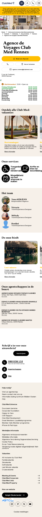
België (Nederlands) (13, 495)
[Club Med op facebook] (17, 504)
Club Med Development (11, 418)
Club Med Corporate (10, 478)
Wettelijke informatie (10, 437)
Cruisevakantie (7, 470)
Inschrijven (21, 353)
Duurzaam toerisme (9, 408)
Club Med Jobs (8, 480)
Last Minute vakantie (10, 467)
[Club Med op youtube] (30, 504)
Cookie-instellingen (21, 512)
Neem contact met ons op (12, 394)
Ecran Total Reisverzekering (13, 444)
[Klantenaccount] (27, 3)
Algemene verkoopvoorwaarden (14, 435)
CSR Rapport (7, 416)
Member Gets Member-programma (15, 423)
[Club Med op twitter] (24, 504)
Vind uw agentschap (10, 392)
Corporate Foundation (10, 411)
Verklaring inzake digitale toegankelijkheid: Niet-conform (20, 447)
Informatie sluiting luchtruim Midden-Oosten (19, 397)
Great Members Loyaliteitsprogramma (16, 420)
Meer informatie (9, 151)
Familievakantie (8, 460)
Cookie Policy (7, 442)
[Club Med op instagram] (11, 504)
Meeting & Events (9, 475)
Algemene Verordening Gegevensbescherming (20, 439)
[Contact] (33, 3)
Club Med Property (9, 483)
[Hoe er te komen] (21, 80)
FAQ (3, 399)
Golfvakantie (7, 465)
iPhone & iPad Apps (9, 425)
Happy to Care (7, 413)
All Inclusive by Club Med (12, 458)
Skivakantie (6, 462)
